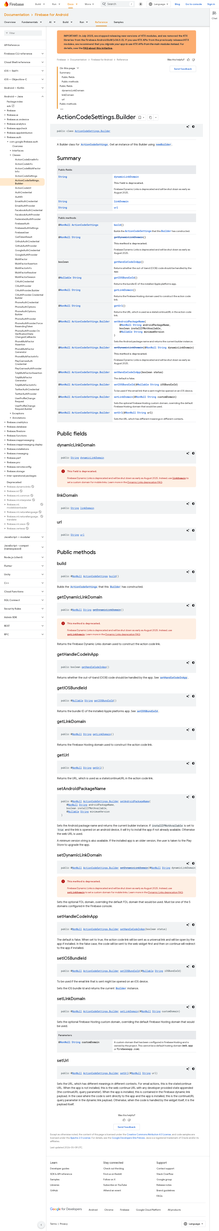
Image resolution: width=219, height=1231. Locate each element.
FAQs (159, 1195)
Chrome (108, 1209)
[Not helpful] (193, 59)
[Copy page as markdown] (150, 117)
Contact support (165, 1168)
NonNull (65, 224)
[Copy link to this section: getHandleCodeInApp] (101, 655)
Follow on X (109, 1179)
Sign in (211, 4)
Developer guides (59, 1168)
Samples (119, 22)
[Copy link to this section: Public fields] (90, 434)
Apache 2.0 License (80, 1137)
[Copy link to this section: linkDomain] (81, 496)
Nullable (65, 277)
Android (93, 1209)
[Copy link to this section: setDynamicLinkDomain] (105, 855)
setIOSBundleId (124, 384)
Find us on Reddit (112, 1173)
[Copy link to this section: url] (65, 522)
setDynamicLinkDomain (128, 347)
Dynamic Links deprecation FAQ (144, 482)
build (117, 224)
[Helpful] (188, 59)
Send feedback (183, 68)
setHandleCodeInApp (127, 372)
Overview (10, 22)
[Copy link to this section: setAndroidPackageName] (109, 789)
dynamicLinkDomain (126, 176)
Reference (101, 22)
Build (38, 4)
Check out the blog (113, 1168)
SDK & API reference (61, 1173)
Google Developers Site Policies (128, 1137)
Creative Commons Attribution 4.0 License (149, 1134)
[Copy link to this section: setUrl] (71, 1061)
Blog (177, 4)
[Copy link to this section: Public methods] (99, 553)
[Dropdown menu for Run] (60, 4)
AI (50, 22)
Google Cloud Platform (148, 1209)
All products (174, 1209)
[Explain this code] (188, 126)
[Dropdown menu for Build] (45, 4)
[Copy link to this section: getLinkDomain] (89, 722)
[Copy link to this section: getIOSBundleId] (90, 688)
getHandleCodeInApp (127, 261)
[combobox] (118, 4)
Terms (53, 1223)
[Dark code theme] (193, 126)
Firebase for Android (51, 15)
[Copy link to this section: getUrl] (72, 755)
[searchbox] (23, 33)
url (116, 207)
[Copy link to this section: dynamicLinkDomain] (98, 445)
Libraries (54, 1184)
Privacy (64, 1223)
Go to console (193, 4)
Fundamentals (30, 22)
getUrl (118, 305)
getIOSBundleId (124, 277)
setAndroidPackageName (129, 321)
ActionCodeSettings (94, 144)
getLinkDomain (123, 290)
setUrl (118, 412)
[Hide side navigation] (41, 1224)
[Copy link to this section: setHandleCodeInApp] (101, 917)
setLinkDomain (123, 396)
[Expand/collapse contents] (78, 68)
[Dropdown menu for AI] (55, 22)
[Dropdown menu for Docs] (78, 4)
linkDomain (121, 201)
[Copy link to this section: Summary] (84, 159)
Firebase (61, 59)
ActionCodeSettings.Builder (92, 131)
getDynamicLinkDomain (128, 237)
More (88, 4)
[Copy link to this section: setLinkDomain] (88, 999)
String (62, 176)
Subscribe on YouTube (115, 1184)
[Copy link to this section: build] (69, 564)
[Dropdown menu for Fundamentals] (42, 22)
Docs (71, 4)
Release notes (164, 1184)
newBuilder (163, 144)
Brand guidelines (166, 1190)
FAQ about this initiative (97, 48)
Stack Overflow (165, 1173)
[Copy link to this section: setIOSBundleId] (89, 959)
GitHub (54, 1190)
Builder (166, 231)
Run (54, 4)
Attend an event (112, 1190)
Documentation (16, 15)
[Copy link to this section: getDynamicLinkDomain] (105, 597)
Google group (164, 1179)
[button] (20, 53)
